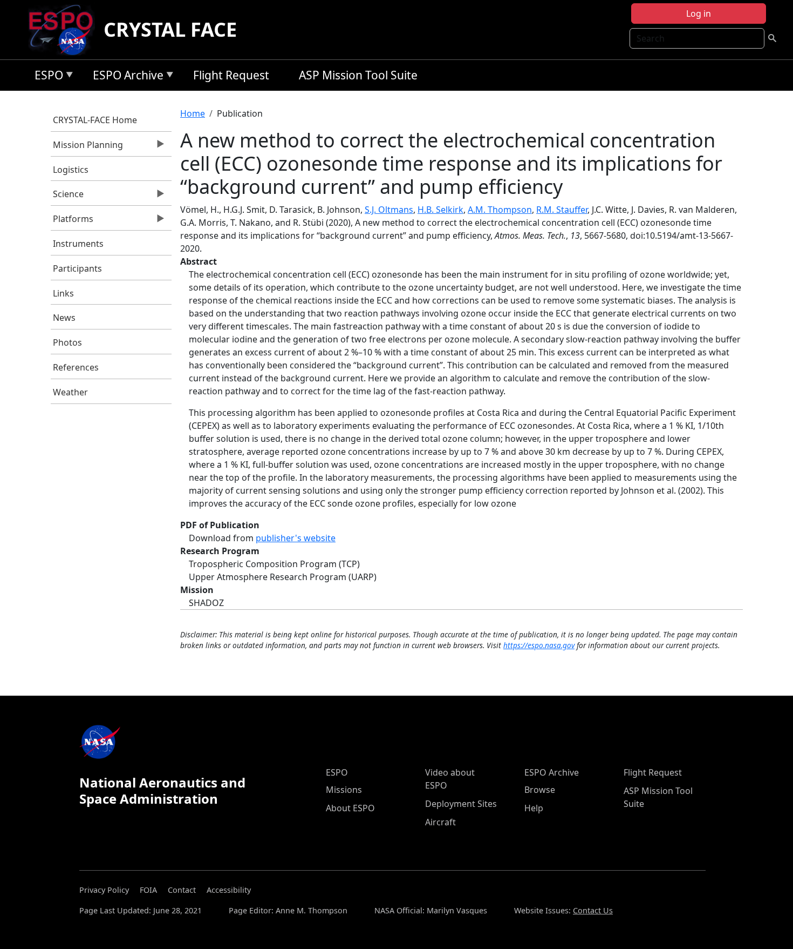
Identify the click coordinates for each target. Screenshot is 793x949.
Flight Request (231, 75)
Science (67, 196)
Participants (77, 268)
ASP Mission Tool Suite (358, 75)
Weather (70, 392)
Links (63, 293)
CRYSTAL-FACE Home (95, 120)
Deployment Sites (461, 804)
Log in (698, 13)
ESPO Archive (125, 77)
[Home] (65, 30)
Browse (539, 790)
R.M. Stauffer (561, 210)
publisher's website (296, 538)
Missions (344, 790)
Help (533, 808)
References (76, 367)
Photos (67, 342)
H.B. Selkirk (440, 210)
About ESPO (350, 808)
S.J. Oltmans (389, 210)
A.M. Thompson (500, 210)
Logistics (70, 170)
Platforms (72, 221)
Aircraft (440, 822)
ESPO (46, 77)
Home (192, 113)
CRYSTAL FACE (170, 29)
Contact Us (593, 910)
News (64, 318)
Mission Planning (87, 147)
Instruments (78, 244)
